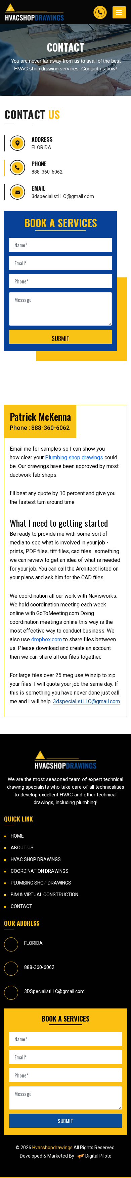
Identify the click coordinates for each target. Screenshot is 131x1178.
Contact (21, 906)
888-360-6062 (47, 172)
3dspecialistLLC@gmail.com (63, 196)
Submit (61, 338)
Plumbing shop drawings (74, 457)
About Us (22, 847)
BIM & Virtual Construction (44, 894)
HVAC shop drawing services (46, 68)
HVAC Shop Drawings (36, 859)
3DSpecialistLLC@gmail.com (54, 991)
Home (17, 836)
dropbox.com (46, 639)
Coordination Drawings (40, 871)
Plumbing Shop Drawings (41, 883)
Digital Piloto (98, 1156)
